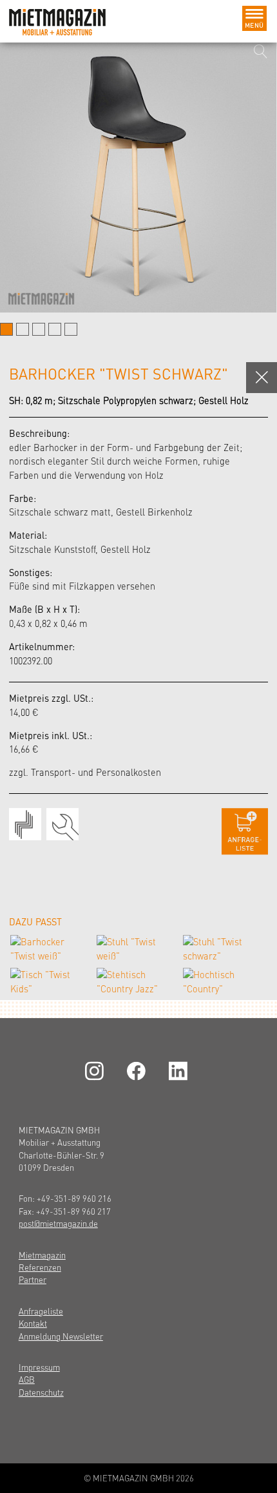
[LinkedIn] (180, 1070)
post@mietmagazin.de (58, 1223)
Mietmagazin (42, 1254)
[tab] (6, 329)
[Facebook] (138, 1070)
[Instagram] (96, 1070)
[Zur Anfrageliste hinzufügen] (245, 831)
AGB (27, 1379)
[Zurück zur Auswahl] (261, 377)
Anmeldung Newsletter (61, 1336)
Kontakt (33, 1323)
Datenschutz (41, 1392)
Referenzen (40, 1267)
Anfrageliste (41, 1310)
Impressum (39, 1367)
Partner (32, 1279)
